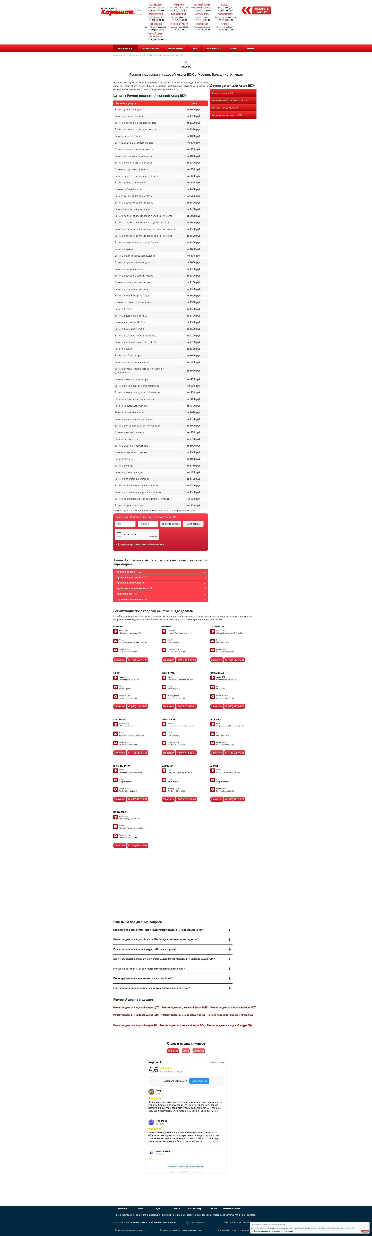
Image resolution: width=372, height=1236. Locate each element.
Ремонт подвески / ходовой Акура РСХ (230, 1014)
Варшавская (178, 14)
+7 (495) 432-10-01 (156, 20)
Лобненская (225, 14)
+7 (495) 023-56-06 (225, 30)
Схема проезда (197, 1222)
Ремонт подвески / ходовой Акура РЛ (183, 1014)
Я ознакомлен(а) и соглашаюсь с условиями (273, 1231)
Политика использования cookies (130, 1230)
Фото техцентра (213, 48)
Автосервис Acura (126, 48)
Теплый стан (202, 4)
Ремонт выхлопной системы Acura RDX (229, 100)
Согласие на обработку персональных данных (181, 1230)
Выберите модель (150, 48)
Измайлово (155, 33)
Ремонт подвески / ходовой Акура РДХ (136, 1014)
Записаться (120, 659)
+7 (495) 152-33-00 (179, 10)
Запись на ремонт (253, 10)
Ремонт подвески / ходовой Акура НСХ (233, 1007)
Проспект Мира (178, 24)
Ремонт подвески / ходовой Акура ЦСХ (136, 1007)
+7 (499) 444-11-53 (225, 20)
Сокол (225, 4)
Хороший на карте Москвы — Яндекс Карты (186, 1172)
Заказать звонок (232, 1221)
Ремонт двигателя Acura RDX (225, 107)
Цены (194, 48)
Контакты (249, 48)
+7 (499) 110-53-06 (202, 20)
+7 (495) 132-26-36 (202, 10)
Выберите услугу (175, 48)
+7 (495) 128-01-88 (156, 30)
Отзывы (233, 48)
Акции (177, 1208)
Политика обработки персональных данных (237, 1230)
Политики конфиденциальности (151, 544)
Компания (122, 1208)
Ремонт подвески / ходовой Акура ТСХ (182, 1025)
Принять (365, 1231)
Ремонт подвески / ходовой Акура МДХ (185, 1007)
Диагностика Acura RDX (222, 93)
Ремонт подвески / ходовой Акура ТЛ (135, 1025)
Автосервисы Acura (231, 1208)
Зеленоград (156, 14)
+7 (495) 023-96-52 (179, 30)
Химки (225, 24)
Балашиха (202, 24)
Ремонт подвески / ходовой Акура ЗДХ (229, 1025)
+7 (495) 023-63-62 (179, 20)
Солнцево (155, 4)
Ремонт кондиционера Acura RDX (227, 115)
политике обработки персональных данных (344, 1228)
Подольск (156, 24)
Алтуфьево (202, 14)
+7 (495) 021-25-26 (156, 39)
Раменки (179, 4)
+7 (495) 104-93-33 (225, 10)
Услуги (141, 1208)
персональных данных (316, 1228)
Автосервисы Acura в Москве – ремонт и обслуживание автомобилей (144, 1222)
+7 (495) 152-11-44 (156, 10)
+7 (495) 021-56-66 (202, 30)
